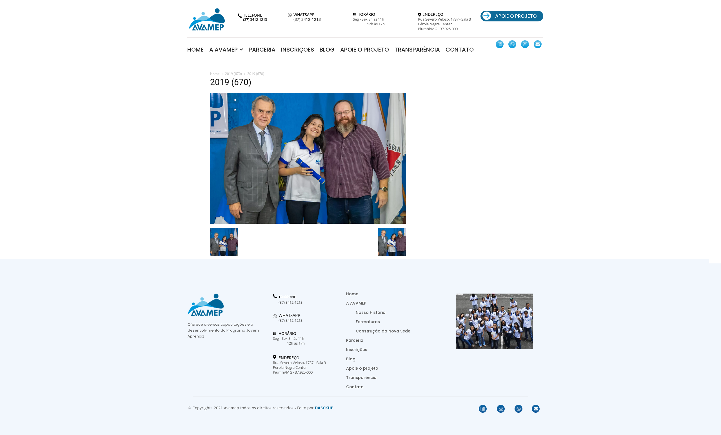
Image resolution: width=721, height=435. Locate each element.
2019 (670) (233, 73)
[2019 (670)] (308, 222)
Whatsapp (289, 315)
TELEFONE (287, 297)
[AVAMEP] (207, 19)
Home (215, 73)
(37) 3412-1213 (307, 19)
